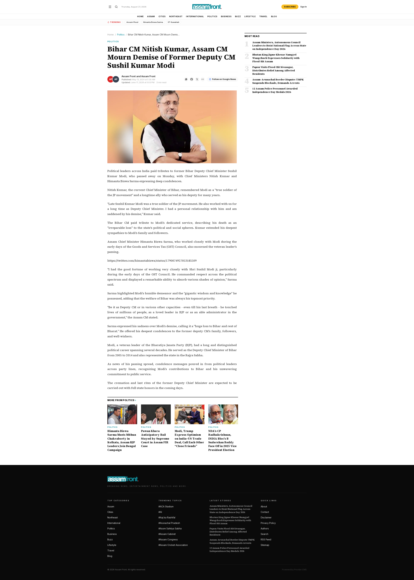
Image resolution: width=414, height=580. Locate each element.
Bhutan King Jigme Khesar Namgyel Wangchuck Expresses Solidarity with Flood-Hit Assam (230, 520)
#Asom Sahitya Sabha (170, 528)
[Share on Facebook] (191, 79)
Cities (162, 16)
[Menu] (110, 6)
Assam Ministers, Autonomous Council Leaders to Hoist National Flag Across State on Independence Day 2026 (231, 509)
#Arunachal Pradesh (169, 523)
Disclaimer (266, 517)
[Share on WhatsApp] (186, 79)
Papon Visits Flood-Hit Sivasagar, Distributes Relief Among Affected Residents (228, 531)
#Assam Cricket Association (173, 545)
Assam (151, 16)
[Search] (116, 6)
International (195, 16)
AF (110, 79)
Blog (274, 16)
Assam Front (129, 76)
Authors (265, 528)
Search (264, 534)
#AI (160, 512)
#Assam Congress (168, 539)
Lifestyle (250, 16)
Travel (263, 16)
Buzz (238, 16)
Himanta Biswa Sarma (153, 22)
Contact (265, 512)
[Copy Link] (202, 79)
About (264, 506)
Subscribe (290, 7)
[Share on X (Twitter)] (197, 79)
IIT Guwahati (173, 22)
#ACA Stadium (166, 506)
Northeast (176, 16)
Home (140, 16)
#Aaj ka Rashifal (166, 517)
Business (226, 16)
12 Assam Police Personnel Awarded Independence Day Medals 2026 (229, 550)
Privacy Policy (268, 523)
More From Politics (121, 400)
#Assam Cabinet (167, 534)
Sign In (303, 7)
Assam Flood (132, 22)
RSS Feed (266, 539)
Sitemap (265, 545)
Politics (212, 16)
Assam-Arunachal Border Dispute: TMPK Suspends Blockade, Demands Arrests (232, 541)
